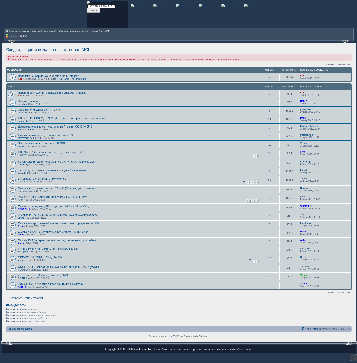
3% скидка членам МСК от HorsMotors (42, 178)
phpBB (172, 336)
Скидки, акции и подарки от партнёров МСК (48, 49)
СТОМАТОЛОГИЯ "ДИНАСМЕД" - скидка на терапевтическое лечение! (62, 118)
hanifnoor (305, 223)
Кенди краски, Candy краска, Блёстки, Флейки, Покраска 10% (56, 161)
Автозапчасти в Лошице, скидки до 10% (43, 275)
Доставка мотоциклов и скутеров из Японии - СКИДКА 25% (55, 126)
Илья (20, 260)
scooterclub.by (142, 349)
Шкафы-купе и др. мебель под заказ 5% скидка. (48, 248)
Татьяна (22, 270)
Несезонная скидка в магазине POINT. (42, 143)
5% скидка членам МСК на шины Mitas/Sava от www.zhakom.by (58, 214)
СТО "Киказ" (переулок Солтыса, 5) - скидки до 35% (50, 152)
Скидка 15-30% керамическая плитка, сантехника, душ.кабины (57, 240)
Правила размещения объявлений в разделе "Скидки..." (53, 92)
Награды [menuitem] (13, 36)
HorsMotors (24, 181)
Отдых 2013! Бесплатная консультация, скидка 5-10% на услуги (58, 267)
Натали (22, 191)
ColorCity (23, 164)
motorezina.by (25, 138)
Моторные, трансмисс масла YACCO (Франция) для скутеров (56, 188)
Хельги (21, 146)
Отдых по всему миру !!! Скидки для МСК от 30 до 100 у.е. (55, 206)
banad (21, 173)
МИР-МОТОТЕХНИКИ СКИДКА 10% (40, 257)
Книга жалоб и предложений (71, 79)
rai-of (20, 199)
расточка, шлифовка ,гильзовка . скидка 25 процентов (52, 170)
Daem (303, 118)
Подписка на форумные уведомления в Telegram (48, 76)
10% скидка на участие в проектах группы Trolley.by (50, 283)
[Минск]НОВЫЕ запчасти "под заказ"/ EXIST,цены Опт (52, 196)
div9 (302, 151)
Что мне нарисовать (30, 101)
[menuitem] (23, 36)
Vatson (304, 275)
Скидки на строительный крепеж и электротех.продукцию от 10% (59, 223)
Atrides (22, 286)
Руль (21, 226)
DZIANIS (22, 278)
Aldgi (21, 243)
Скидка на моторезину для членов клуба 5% (46, 135)
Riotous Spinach (27, 129)
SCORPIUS (24, 209)
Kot (20, 79)
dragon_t (22, 121)
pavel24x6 (23, 112)
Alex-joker (23, 251)
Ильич (303, 101)
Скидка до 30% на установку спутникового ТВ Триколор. (53, 231)
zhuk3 (21, 217)
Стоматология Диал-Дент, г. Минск (39, 109)
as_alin (22, 104)
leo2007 (22, 155)
